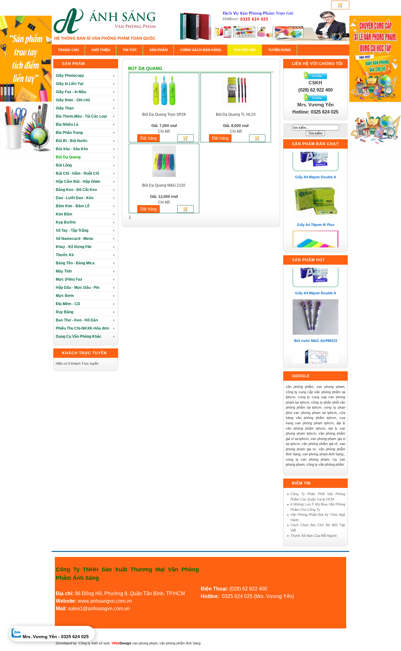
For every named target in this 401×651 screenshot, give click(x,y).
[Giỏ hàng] (185, 139)
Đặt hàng (148, 138)
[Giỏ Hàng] (340, 5)
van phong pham (145, 643)
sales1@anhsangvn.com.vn (99, 608)
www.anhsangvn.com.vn (104, 601)
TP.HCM (175, 593)
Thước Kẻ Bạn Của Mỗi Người (313, 535)
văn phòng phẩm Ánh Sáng (179, 643)
